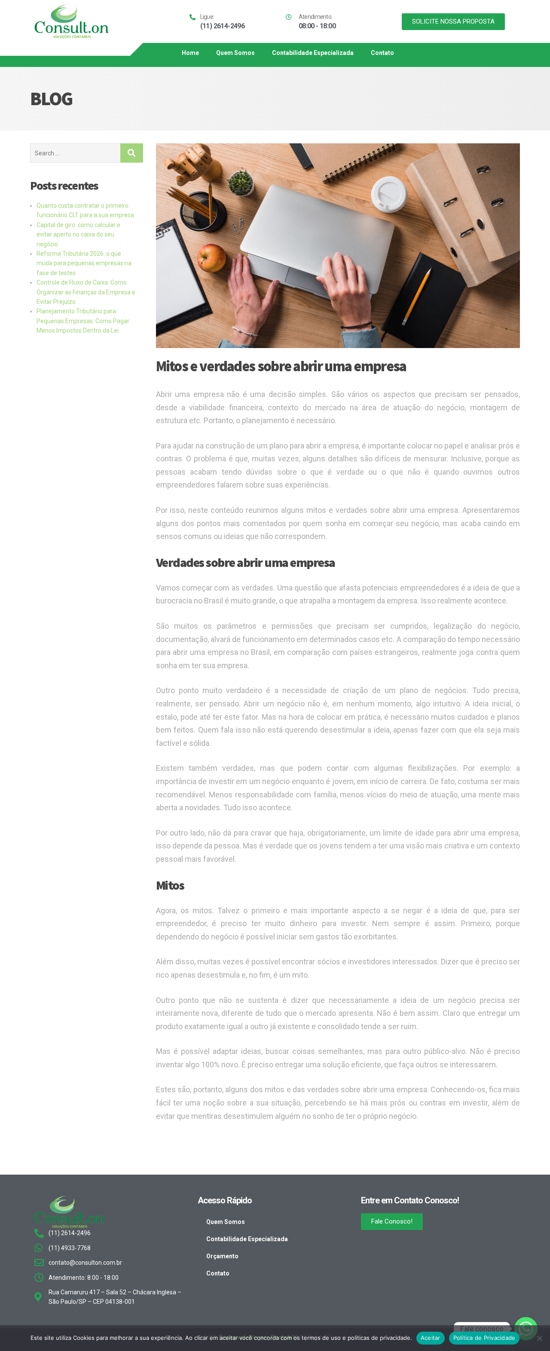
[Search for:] (75, 153)
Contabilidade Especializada (313, 52)
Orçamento (222, 1256)
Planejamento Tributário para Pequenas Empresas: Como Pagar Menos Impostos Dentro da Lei (83, 321)
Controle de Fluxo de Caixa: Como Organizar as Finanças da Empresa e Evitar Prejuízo (86, 292)
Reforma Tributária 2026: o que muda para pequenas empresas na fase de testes (84, 263)
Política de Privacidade (484, 1337)
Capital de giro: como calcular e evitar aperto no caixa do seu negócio (78, 234)
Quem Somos (235, 52)
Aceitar (430, 1337)
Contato (382, 52)
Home (190, 52)
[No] (539, 1338)
